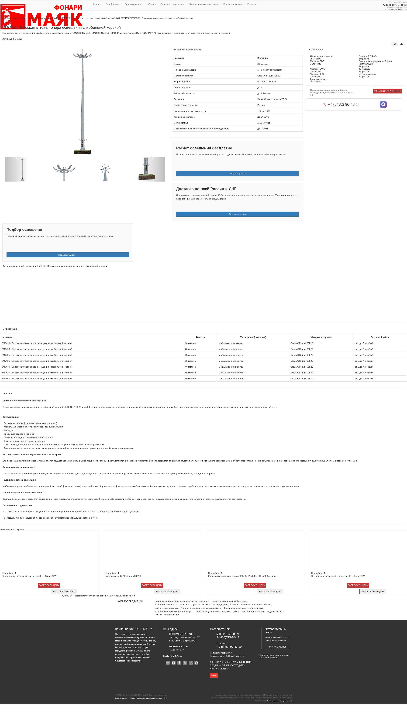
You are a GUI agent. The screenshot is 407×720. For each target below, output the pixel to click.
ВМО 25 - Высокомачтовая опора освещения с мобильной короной (37, 355)
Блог (166, 698)
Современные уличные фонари (191, 601)
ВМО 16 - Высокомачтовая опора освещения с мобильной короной (37, 343)
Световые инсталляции (167, 615)
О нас (151, 4)
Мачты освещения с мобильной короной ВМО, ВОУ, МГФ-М (105, 18)
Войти (214, 675)
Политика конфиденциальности (279, 701)
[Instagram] (196, 663)
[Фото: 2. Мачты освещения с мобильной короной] (103, 295)
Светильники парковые (167, 608)
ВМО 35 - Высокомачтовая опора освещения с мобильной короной (37, 361)
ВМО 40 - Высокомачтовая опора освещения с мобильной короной (37, 366)
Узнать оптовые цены (387, 91)
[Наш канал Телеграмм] (168, 663)
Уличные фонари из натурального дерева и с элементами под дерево (191, 604)
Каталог (97, 4)
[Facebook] (179, 663)
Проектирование (133, 4)
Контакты (252, 4)
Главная (15, 18)
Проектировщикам (233, 4)
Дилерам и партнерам (172, 4)
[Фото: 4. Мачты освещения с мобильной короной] (237, 295)
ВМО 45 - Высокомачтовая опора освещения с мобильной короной (37, 372)
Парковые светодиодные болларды (229, 601)
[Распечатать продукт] (401, 44)
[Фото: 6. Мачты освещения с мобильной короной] (371, 295)
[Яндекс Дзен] (173, 663)
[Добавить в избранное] (394, 44)
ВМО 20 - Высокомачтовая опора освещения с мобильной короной (37, 349)
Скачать (316, 58)
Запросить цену (49, 585)
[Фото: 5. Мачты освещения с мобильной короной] (304, 295)
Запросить (364, 58)
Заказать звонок (277, 647)
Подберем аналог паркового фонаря (26, 236)
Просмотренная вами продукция (149, 698)
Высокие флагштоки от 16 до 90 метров (262, 611)
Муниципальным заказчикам (204, 4)
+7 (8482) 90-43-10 (229, 646)
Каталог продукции (29, 18)
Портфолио (112, 4)
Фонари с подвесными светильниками (244, 608)
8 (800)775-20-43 (228, 637)
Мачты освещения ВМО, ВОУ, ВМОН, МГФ (58, 18)
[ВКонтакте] (190, 663)
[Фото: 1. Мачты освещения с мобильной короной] (36, 295)
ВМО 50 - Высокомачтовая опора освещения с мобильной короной (37, 378)
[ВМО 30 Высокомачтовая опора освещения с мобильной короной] (84, 101)
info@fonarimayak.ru (398, 9)
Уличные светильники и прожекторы (173, 611)
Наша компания (121, 698)
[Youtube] (185, 663)
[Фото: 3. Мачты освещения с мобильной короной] (170, 295)
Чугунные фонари (164, 601)
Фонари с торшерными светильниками (201, 608)
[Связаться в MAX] (383, 104)
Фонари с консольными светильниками (250, 604)
